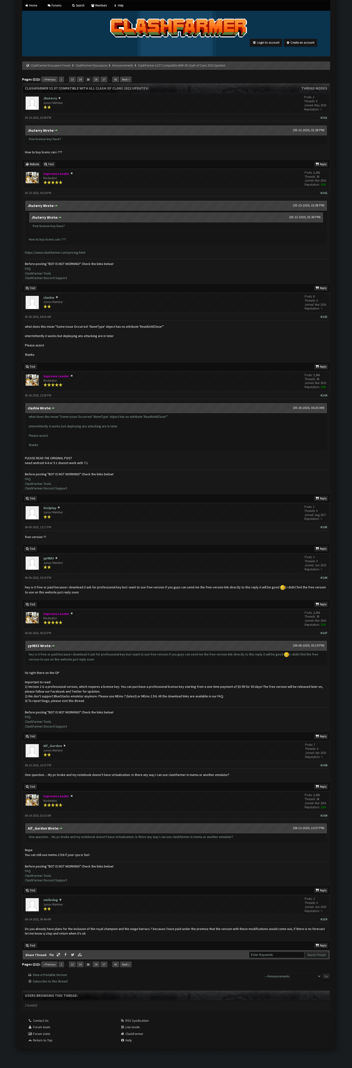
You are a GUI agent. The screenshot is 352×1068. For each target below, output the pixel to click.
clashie (48, 297)
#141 (323, 118)
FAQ (28, 268)
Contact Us (40, 1020)
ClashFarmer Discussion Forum (51, 65)
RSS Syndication (137, 1020)
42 (115, 79)
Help (120, 5)
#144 (323, 395)
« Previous (49, 79)
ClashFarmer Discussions (91, 65)
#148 (323, 765)
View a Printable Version (50, 975)
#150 (323, 919)
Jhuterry (50, 98)
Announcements (122, 65)
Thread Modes (314, 88)
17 (103, 79)
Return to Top (42, 1040)
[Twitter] (73, 955)
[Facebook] (66, 955)
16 (96, 79)
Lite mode (132, 1027)
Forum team (41, 1027)
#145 (323, 527)
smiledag (50, 900)
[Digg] (52, 955)
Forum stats (41, 1034)
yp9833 (48, 558)
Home (32, 5)
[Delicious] (59, 955)
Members (101, 5)
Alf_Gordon (52, 746)
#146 (323, 578)
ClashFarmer (134, 1034)
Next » (126, 79)
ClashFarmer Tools (38, 273)
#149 (323, 816)
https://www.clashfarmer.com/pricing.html (55, 252)
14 (80, 79)
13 (72, 79)
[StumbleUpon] (80, 955)
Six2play (49, 508)
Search (79, 5)
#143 (323, 317)
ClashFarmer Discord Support (46, 278)
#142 (323, 193)
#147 (323, 633)
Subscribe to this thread (50, 981)
